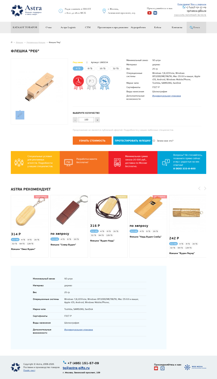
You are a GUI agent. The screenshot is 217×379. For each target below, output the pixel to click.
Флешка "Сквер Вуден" (63, 244)
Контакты (177, 27)
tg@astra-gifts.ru (196, 10)
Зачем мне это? (165, 140)
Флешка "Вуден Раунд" (182, 253)
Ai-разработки (138, 27)
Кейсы (157, 27)
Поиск (196, 27)
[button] (199, 188)
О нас (49, 27)
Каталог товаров (25, 27)
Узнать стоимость (92, 140)
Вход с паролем (198, 4)
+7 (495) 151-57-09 (196, 7)
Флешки (19, 42)
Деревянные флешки (36, 42)
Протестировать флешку (133, 140)
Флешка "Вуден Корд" (102, 240)
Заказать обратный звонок (190, 15)
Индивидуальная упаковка (166, 96)
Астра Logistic (68, 27)
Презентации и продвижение (113, 27)
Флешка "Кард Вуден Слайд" (146, 236)
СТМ (88, 27)
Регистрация (184, 4)
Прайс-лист (29, 370)
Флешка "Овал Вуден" (23, 249)
